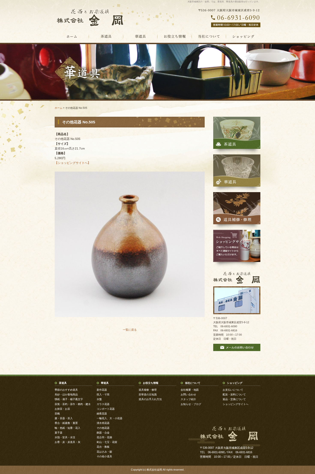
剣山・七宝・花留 (107, 442)
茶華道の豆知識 (148, 394)
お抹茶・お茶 (62, 408)
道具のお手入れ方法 (150, 399)
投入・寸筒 (103, 394)
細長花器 (102, 413)
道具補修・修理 (148, 389)
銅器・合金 (103, 432)
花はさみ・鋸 (104, 451)
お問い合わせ (188, 394)
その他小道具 (104, 456)
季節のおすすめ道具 (66, 389)
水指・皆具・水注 (65, 437)
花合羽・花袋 (104, 437)
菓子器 (58, 432)
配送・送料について (234, 394)
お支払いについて (233, 389)
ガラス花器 (103, 404)
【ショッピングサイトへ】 (73, 162)
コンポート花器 (106, 408)
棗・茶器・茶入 (64, 418)
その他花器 (103, 427)
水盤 (99, 399)
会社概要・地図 (190, 389)
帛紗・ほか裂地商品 (66, 394)
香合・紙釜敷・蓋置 (66, 423)
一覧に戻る (130, 329)
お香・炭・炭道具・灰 (67, 442)
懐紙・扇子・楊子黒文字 (69, 399)
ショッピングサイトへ (235, 404)
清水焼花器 (103, 423)
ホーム (58, 107)
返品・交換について (234, 399)
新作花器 (102, 389)
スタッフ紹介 (188, 399)
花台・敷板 (103, 446)
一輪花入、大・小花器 (109, 418)
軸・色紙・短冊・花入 (67, 427)
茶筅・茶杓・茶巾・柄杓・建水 (73, 404)
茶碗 (57, 413)
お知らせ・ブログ (191, 404)
